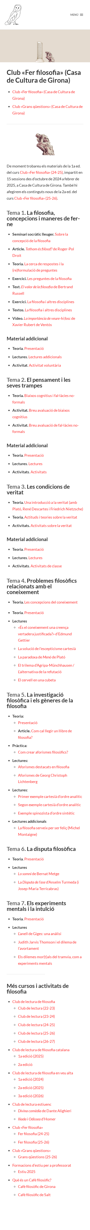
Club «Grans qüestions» (31, 1150)
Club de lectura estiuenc (31, 1104)
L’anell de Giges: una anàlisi (39, 933)
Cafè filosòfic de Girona (36, 1186)
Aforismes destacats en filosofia (43, 766)
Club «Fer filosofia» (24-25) (41, 172)
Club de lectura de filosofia (33, 1001)
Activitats (39, 472)
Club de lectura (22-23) (36, 1008)
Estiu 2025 (26, 1171)
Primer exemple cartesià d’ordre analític (50, 796)
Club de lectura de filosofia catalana (40, 1049)
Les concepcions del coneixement (51, 602)
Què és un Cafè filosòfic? (31, 1180)
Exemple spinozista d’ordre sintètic (46, 813)
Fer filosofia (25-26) (33, 1142)
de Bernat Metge (38, 873)
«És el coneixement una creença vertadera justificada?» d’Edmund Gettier (45, 633)
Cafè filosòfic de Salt (34, 1194)
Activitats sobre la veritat (51, 525)
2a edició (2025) (31, 1087)
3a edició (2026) (31, 1095)
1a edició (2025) (31, 1056)
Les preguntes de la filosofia (49, 278)
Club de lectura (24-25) (36, 1024)
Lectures (35, 463)
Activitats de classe (46, 566)
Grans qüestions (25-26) (37, 1156)
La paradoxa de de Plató (41, 657)
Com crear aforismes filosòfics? (43, 752)
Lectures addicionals (45, 356)
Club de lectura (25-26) (36, 1033)
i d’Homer (37, 1119)
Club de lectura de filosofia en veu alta (42, 1073)
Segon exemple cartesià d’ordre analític (49, 804)
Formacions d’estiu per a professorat (41, 1165)
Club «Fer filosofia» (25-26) (35, 198)
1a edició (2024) (31, 1079)
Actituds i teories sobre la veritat (50, 517)
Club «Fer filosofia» (27, 1127)
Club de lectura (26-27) (36, 1041)
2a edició (25, 1064)
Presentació (34, 348)
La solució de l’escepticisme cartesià (47, 648)
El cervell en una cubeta (37, 680)
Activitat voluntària (45, 365)
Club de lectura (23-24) (36, 1016)
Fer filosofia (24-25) (33, 1133)
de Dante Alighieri (44, 1110)
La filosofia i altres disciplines (50, 301)
